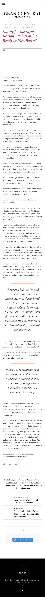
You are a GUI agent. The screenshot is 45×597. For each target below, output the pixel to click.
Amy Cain (34, 483)
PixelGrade (27, 583)
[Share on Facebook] (5, 465)
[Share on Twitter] (11, 465)
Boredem (7, 485)
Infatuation (16, 485)
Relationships (26, 27)
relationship (25, 488)
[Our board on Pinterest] (25, 572)
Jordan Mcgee (27, 485)
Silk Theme (17, 583)
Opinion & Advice (11, 27)
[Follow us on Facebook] (19, 572)
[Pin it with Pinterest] (18, 465)
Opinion (22, 25)
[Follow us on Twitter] (22, 572)
